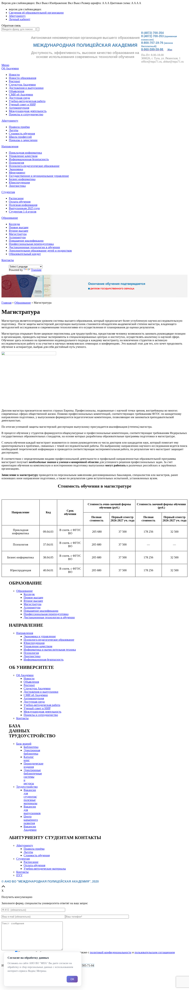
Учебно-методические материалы (45, 868)
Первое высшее (18, 227)
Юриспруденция (19, 182)
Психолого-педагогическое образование (34, 165)
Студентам (8, 192)
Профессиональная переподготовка (31, 244)
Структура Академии (22, 84)
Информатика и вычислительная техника (50, 649)
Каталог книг (29, 758)
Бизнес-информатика (22, 179)
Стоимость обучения (22, 133)
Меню (5, 65)
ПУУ (19, 875)
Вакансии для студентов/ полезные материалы (30, 796)
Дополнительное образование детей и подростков (40, 250)
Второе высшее (18, 230)
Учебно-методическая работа (27, 101)
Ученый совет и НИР (22, 104)
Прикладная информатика (25, 152)
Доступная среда (19, 97)
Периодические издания (33, 765)
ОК (72, 979)
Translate (36, 269)
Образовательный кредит (25, 253)
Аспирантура (17, 237)
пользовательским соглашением (155, 952)
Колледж (14, 224)
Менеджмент (17, 172)
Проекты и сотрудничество (26, 114)
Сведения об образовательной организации (36, 12)
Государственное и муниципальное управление (39, 175)
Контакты (7, 260)
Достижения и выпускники (26, 87)
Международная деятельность (28, 111)
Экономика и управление (40, 636)
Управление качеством (23, 156)
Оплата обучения (19, 201)
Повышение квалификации (26, 240)
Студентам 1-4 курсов (22, 211)
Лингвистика (17, 185)
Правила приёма (19, 126)
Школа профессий (20, 136)
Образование (9, 217)
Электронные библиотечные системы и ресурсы (33, 777)
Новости (14, 74)
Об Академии (10, 68)
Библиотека (31, 747)
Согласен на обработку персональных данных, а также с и (96, 952)
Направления (9, 146)
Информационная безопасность (29, 159)
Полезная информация (23, 205)
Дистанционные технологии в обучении (34, 247)
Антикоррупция (19, 107)
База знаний (23, 743)
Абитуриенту (17, 15)
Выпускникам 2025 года (24, 208)
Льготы (13, 130)
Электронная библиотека (32, 752)
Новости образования (22, 78)
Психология (16, 162)
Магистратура (18, 234)
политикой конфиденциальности (110, 952)
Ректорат (14, 81)
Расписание (16, 198)
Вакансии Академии (30, 828)
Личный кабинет (19, 19)
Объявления (16, 91)
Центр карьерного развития (31, 820)
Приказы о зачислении (23, 140)
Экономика (16, 169)
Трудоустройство (27, 786)
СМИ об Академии (21, 94)
